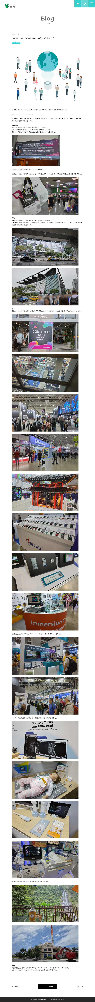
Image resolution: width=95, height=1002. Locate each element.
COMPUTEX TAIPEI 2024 (49, 118)
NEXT (79, 986)
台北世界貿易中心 (25, 222)
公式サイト (21, 174)
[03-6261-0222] (84, 3)
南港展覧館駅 (42, 220)
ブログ (47, 23)
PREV (16, 986)
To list (50, 987)
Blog (47, 18)
